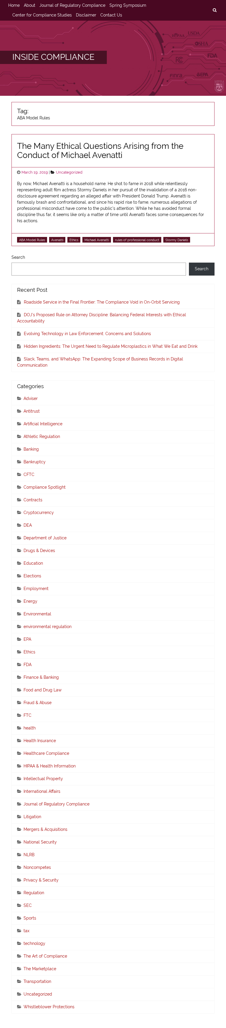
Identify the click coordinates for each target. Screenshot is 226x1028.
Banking (31, 449)
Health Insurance (40, 740)
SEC (28, 905)
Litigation (32, 816)
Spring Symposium (127, 5)
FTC (27, 715)
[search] (214, 10)
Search (18, 257)
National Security (40, 842)
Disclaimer (86, 15)
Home (14, 5)
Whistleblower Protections (49, 1006)
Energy (30, 601)
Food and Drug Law (43, 690)
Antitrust (32, 411)
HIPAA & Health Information (50, 766)
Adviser (31, 398)
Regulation (34, 892)
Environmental (37, 614)
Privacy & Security (41, 880)
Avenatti (57, 240)
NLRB (29, 854)
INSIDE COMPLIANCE (53, 57)
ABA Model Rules (32, 240)
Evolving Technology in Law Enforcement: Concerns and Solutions (87, 333)
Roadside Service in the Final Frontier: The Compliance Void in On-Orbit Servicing (102, 302)
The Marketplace (40, 968)
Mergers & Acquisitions (45, 829)
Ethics (73, 240)
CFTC (29, 474)
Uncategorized (69, 172)
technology (34, 943)
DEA (28, 525)
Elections (32, 576)
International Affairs (42, 791)
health (30, 728)
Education (33, 563)
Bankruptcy (35, 461)
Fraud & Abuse (37, 702)
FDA (27, 664)
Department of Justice (45, 538)
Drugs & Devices (39, 550)
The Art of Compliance (45, 956)
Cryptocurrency (39, 512)
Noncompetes (37, 867)
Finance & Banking (41, 677)
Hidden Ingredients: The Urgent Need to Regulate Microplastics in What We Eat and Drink (110, 346)
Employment (36, 588)
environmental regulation (48, 626)
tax (26, 930)
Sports (30, 918)
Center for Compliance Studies (42, 15)
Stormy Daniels (176, 240)
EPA (27, 639)
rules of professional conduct (137, 240)
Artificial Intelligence (43, 423)
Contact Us (111, 15)
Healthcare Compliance (46, 753)
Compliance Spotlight (45, 487)
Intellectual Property (43, 778)
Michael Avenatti (96, 240)
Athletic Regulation (42, 436)
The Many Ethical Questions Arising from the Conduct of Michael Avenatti (100, 150)
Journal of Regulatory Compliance (72, 5)
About (29, 5)
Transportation (37, 981)
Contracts (33, 499)
